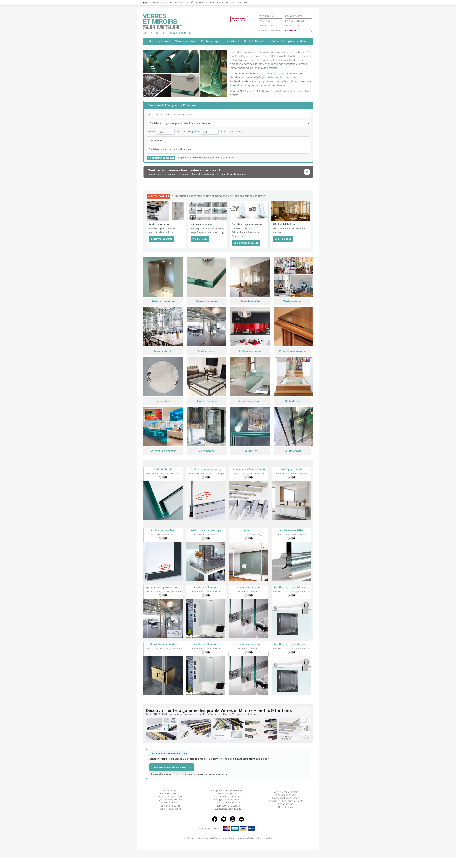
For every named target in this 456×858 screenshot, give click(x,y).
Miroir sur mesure (159, 41)
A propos (273, 801)
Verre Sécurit (167, 793)
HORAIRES (302, 21)
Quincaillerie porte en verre (163, 587)
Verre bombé (207, 451)
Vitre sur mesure (167, 796)
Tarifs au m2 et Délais (285, 791)
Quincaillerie (231, 41)
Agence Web (223, 802)
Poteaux (248, 530)
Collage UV (250, 451)
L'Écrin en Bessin (170, 805)
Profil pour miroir (291, 469)
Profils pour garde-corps (206, 530)
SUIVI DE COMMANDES (269, 30)
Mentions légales (228, 793)
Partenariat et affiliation (285, 798)
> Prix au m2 (188, 105)
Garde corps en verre (250, 401)
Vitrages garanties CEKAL (228, 799)
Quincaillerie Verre (169, 799)
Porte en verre (206, 351)
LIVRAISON (290, 21)
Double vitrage (210, 41)
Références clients (292, 801)
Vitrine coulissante (248, 587)
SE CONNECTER (266, 16)
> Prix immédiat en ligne (161, 105)
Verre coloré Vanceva (163, 451)
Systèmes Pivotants (206, 587)
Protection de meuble (292, 351)
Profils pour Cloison (163, 530)
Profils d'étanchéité (291, 530)
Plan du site (265, 838)
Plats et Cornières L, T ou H (248, 469)
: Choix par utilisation (288, 41)
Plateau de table (207, 401)
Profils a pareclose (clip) (206, 469)
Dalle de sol (292, 401)
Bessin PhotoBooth (170, 808)
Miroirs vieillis (163, 351)
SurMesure (167, 802)
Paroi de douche (250, 301)
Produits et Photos (285, 795)
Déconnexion (285, 804)
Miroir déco (163, 401)
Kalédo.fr (235, 802)
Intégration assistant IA (228, 805)
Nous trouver (285, 807)
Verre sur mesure (185, 41)
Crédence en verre (250, 351)
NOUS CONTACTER (293, 16)
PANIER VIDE (264, 21)
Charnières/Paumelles (163, 644)
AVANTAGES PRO (292, 25)
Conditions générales (228, 796)
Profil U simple (163, 469)
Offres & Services (254, 41)
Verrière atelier (292, 301)
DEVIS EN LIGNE (267, 25)
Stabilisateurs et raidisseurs (291, 587)
